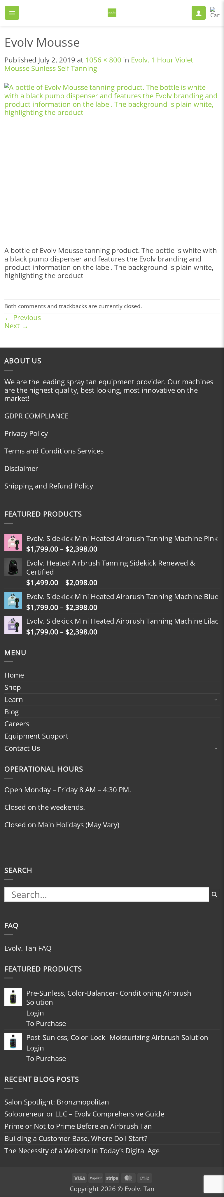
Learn (13, 699)
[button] (12, 13)
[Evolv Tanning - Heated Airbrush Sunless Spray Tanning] (112, 12)
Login (35, 1012)
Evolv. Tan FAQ (28, 948)
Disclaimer (21, 468)
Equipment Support (36, 736)
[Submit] (214, 894)
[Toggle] (216, 699)
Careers (16, 723)
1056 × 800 (103, 59)
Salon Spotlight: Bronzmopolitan (56, 1102)
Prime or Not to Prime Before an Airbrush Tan (78, 1126)
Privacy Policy (26, 433)
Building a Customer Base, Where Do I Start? (75, 1138)
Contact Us (22, 748)
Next (16, 325)
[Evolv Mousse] (112, 164)
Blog (11, 711)
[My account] (199, 13)
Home (14, 675)
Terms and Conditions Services (54, 451)
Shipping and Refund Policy (48, 486)
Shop (12, 687)
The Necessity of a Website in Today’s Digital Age (82, 1150)
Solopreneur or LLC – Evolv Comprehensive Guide (84, 1114)
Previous (22, 317)
